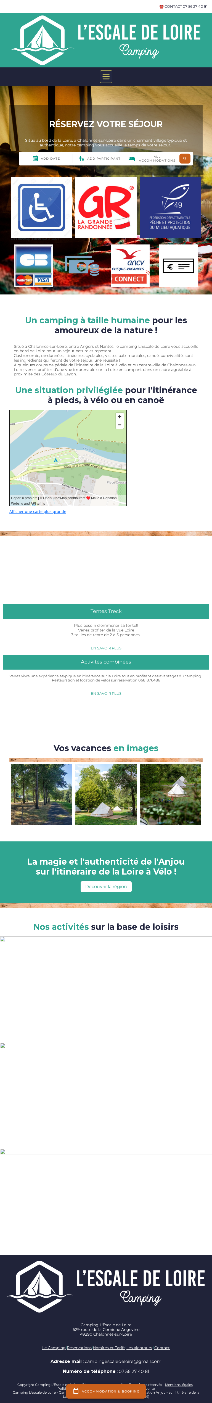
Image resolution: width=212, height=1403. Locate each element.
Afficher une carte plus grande (37, 511)
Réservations (79, 1347)
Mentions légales (179, 1385)
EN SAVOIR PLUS (106, 648)
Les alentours (139, 1347)
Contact (162, 1347)
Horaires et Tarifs (109, 1347)
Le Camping (54, 1347)
